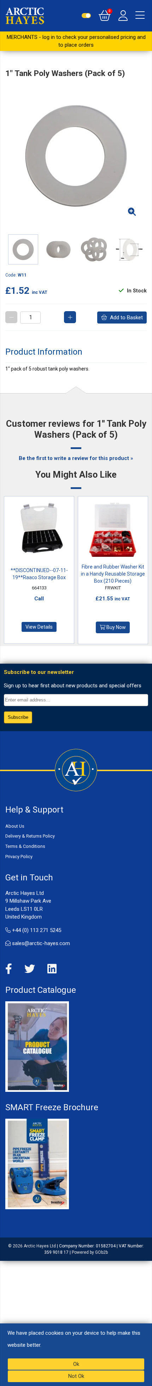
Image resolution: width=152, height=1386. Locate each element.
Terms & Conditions (25, 846)
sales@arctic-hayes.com (40, 943)
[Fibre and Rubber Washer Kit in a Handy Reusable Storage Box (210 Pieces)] (113, 531)
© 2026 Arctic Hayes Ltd (32, 1246)
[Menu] (140, 15)
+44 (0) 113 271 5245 (36, 930)
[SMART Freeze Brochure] (37, 1163)
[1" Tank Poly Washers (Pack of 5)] (76, 156)
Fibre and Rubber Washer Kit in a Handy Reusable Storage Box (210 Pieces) (113, 574)
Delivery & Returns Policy (30, 836)
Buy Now (115, 627)
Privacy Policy (19, 856)
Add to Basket (125, 317)
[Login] (123, 15)
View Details (39, 627)
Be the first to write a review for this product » (76, 458)
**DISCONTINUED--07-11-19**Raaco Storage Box (39, 573)
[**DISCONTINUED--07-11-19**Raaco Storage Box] (39, 531)
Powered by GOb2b (90, 1252)
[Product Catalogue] (37, 1046)
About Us (14, 826)
